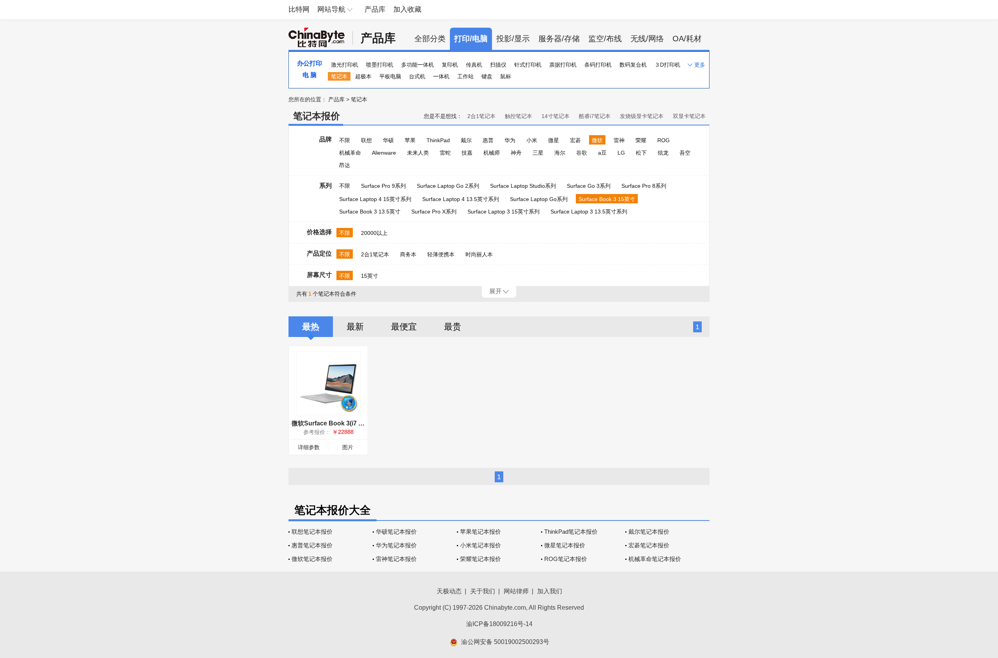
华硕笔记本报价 (396, 531)
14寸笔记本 (555, 116)
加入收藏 (407, 9)
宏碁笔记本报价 (648, 545)
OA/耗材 (687, 38)
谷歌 (581, 153)
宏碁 (575, 140)
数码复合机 (633, 65)
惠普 (488, 140)
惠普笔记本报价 (312, 545)
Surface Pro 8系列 (643, 186)
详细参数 (309, 447)
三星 (538, 153)
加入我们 (549, 591)
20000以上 (374, 233)
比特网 (299, 9)
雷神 (619, 140)
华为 (509, 140)
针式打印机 (527, 65)
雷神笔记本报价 (396, 559)
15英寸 (369, 276)
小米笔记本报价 (480, 545)
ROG (663, 140)
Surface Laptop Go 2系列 (448, 186)
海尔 (559, 153)
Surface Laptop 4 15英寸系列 (375, 199)
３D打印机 (667, 65)
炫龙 (663, 153)
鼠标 (505, 76)
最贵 (452, 327)
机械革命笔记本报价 (654, 559)
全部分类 (430, 38)
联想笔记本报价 (312, 531)
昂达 (344, 165)
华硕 (388, 140)
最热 (310, 327)
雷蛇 (445, 153)
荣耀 (640, 140)
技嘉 (467, 153)
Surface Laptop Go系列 (539, 199)
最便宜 (404, 327)
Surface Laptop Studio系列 (523, 186)
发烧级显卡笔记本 (642, 116)
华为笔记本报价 (396, 545)
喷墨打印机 (379, 65)
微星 (553, 140)
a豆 (602, 153)
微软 (597, 140)
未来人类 (418, 153)
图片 (347, 447)
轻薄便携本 (441, 254)
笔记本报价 (316, 116)
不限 (344, 140)
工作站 (465, 76)
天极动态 (449, 591)
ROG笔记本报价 (565, 559)
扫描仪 (498, 65)
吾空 (684, 153)
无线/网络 (647, 38)
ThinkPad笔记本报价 (571, 531)
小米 (531, 140)
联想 (366, 140)
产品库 (375, 9)
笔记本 (339, 76)
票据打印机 (563, 65)
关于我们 (482, 591)
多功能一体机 (417, 65)
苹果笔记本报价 (480, 531)
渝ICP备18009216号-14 (499, 624)
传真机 (474, 65)
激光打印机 (344, 65)
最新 (355, 327)
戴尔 (466, 140)
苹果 (410, 140)
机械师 (491, 153)
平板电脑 (390, 76)
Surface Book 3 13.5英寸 (369, 211)
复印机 (450, 65)
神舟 (516, 153)
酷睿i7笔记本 (594, 116)
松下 (641, 153)
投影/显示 (513, 38)
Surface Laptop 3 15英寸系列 (503, 211)
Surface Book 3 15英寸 (607, 199)
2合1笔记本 (481, 116)
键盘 (486, 76)
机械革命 (350, 153)
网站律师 (516, 591)
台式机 (417, 76)
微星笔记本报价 (564, 545)
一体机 (441, 76)
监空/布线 (605, 38)
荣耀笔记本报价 (480, 559)
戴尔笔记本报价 (648, 531)
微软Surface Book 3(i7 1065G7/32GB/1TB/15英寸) (363, 423)
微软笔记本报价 (312, 559)
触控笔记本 (518, 116)
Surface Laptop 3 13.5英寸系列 (588, 211)
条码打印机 (598, 65)
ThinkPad (438, 140)
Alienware (384, 153)
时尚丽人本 (479, 254)
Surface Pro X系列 (434, 211)
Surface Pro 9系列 (383, 186)
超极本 (363, 76)
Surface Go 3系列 (588, 186)
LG (621, 153)
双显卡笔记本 (689, 116)
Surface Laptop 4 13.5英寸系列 (460, 199)
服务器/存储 (559, 38)
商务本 (408, 254)
